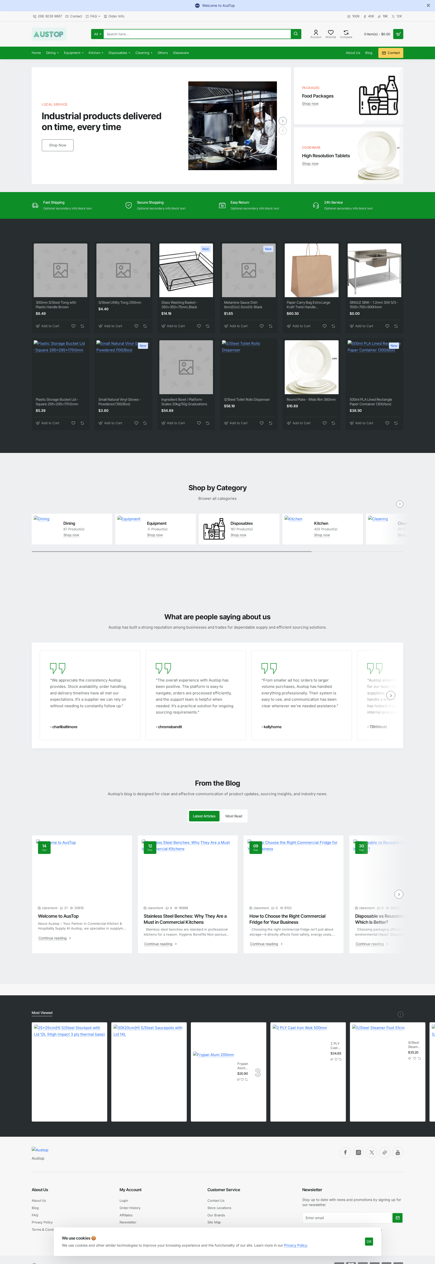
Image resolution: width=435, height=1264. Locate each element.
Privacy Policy (295, 1245)
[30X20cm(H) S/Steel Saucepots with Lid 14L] (149, 1060)
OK (369, 1241)
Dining (69, 523)
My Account (130, 1189)
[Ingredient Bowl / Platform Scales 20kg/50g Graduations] (186, 367)
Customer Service (223, 1189)
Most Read (234, 816)
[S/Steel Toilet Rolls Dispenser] (249, 367)
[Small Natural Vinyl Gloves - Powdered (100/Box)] (123, 367)
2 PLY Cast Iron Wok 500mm (336, 1045)
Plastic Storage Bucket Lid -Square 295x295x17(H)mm (57, 401)
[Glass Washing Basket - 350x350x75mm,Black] (186, 270)
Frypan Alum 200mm (242, 1066)
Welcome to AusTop (58, 916)
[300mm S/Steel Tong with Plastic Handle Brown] (60, 270)
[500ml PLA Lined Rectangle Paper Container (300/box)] (374, 367)
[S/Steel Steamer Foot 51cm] (378, 1051)
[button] (48, 326)
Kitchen (321, 523)
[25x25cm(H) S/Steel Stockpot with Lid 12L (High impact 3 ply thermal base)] (69, 1060)
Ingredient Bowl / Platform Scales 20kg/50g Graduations (184, 401)
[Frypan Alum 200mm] (213, 1072)
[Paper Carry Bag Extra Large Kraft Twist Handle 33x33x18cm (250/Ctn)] (311, 270)
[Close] (428, 5)
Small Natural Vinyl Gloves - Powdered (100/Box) (119, 401)
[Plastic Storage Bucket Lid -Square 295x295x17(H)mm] (60, 367)
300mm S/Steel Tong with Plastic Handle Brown (56, 304)
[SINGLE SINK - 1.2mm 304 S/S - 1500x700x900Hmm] (374, 270)
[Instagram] (358, 1152)
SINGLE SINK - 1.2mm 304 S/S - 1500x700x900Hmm (374, 304)
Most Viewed (42, 1012)
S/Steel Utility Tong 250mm (119, 302)
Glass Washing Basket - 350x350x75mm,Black (179, 304)
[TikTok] (384, 1152)
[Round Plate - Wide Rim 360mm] (311, 367)
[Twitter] (371, 1152)
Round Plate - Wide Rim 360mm (311, 399)
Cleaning (406, 523)
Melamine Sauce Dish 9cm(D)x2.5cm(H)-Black (243, 304)
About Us (40, 1189)
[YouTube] (397, 1152)
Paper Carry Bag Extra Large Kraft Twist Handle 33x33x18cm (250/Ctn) (308, 305)
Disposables (242, 523)
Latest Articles (204, 816)
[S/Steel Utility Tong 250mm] (123, 270)
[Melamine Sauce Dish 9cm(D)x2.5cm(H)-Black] (249, 270)
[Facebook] (345, 1152)
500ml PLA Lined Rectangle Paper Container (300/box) (371, 401)
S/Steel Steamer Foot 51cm (414, 1044)
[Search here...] (296, 34)
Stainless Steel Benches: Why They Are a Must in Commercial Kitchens (185, 918)
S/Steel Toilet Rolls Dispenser (247, 399)
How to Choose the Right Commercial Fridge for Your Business (287, 918)
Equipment (156, 523)
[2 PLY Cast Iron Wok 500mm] (300, 1052)
